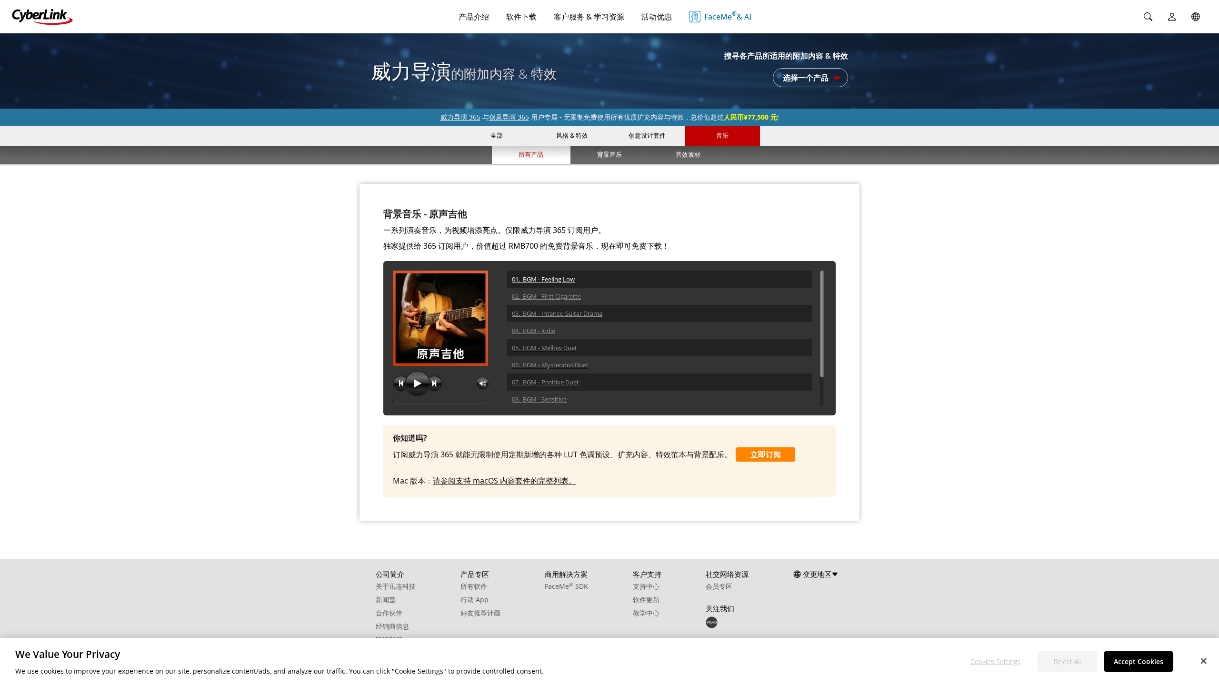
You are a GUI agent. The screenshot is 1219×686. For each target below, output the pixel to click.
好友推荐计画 (480, 612)
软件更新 (646, 599)
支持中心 (646, 586)
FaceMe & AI (727, 16)
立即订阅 (765, 454)
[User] (1172, 16)
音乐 (722, 135)
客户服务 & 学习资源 (589, 16)
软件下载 (521, 16)
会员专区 (719, 586)
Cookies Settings (995, 661)
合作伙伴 (389, 612)
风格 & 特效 (572, 135)
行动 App (474, 599)
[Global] (1196, 16)
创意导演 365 (509, 116)
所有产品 (531, 154)
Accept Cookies (1138, 661)
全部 (496, 135)
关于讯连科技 (396, 586)
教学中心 (646, 612)
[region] (609, 662)
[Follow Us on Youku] (712, 625)
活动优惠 (656, 16)
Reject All (1067, 661)
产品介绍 (474, 16)
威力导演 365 (460, 116)
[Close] (1203, 660)
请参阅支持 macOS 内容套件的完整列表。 (504, 480)
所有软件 (473, 586)
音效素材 (688, 154)
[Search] (1148, 16)
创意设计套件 (647, 135)
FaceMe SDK (566, 586)
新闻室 (386, 599)
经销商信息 (392, 626)
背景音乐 (609, 154)
